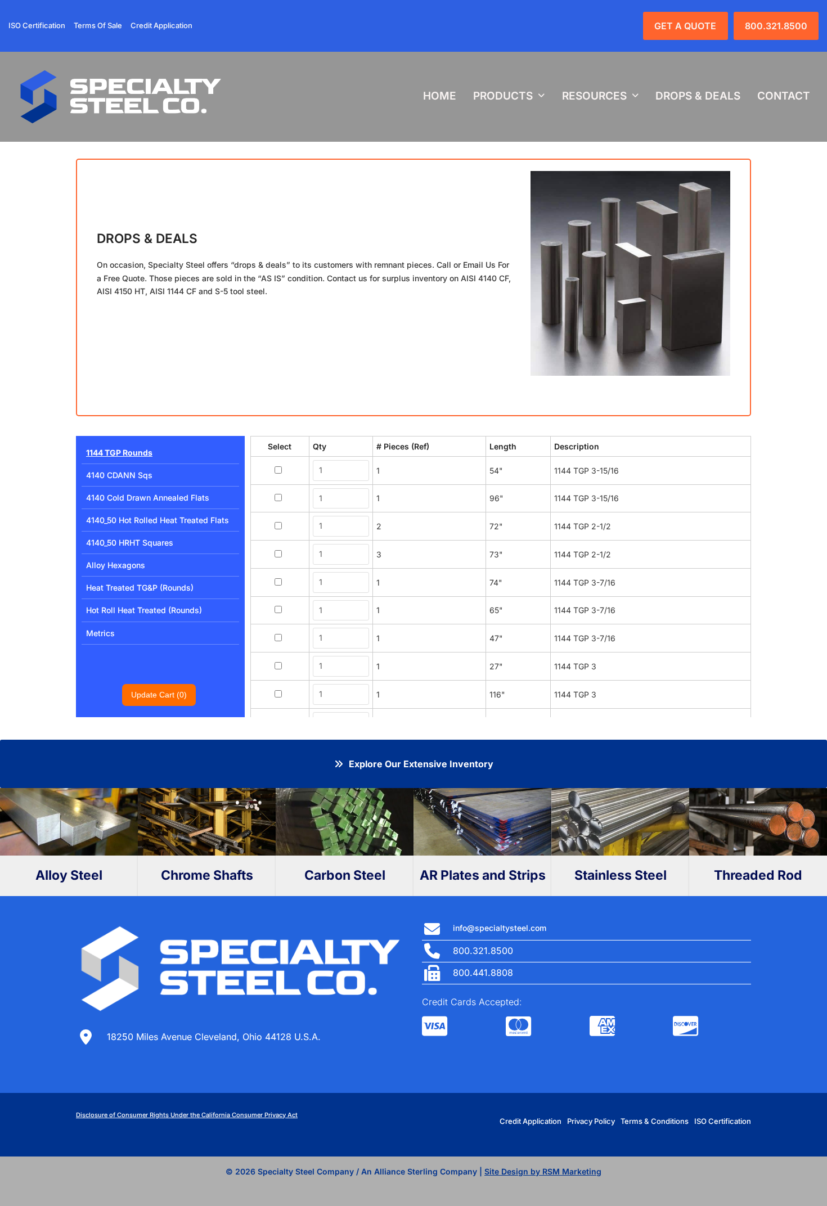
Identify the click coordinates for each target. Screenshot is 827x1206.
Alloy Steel (68, 875)
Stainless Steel (620, 875)
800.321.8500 (776, 26)
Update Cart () (159, 694)
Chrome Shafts (207, 875)
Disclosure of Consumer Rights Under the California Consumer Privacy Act (187, 1115)
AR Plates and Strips (483, 875)
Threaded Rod (758, 875)
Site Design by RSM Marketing (542, 1171)
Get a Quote (685, 26)
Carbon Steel (344, 875)
